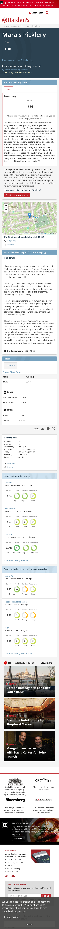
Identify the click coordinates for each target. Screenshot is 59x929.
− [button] (6, 209)
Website (10, 244)
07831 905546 (12, 241)
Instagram (11, 467)
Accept (29, 924)
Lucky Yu (9, 576)
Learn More (18, 838)
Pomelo (8, 482)
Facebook (11, 463)
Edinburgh (33, 26)
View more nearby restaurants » (18, 560)
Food (17, 490)
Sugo (7, 627)
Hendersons (10, 508)
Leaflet (25, 234)
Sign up (46, 895)
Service (25, 490)
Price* (7, 42)
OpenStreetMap (42, 234)
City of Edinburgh (21, 26)
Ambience (33, 490)
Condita (8, 534)
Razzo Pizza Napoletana (16, 601)
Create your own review (17, 195)
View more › (47, 662)
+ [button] (6, 205)
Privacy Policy (11, 917)
